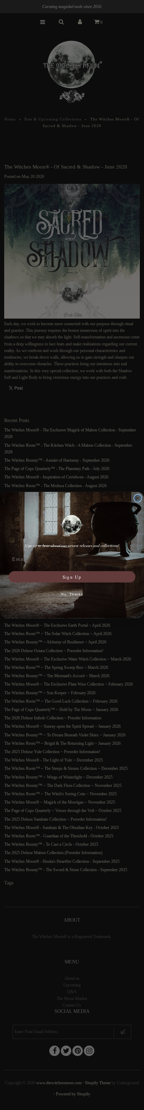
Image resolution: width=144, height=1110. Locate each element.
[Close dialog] (137, 498)
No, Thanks (72, 594)
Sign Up (72, 576)
